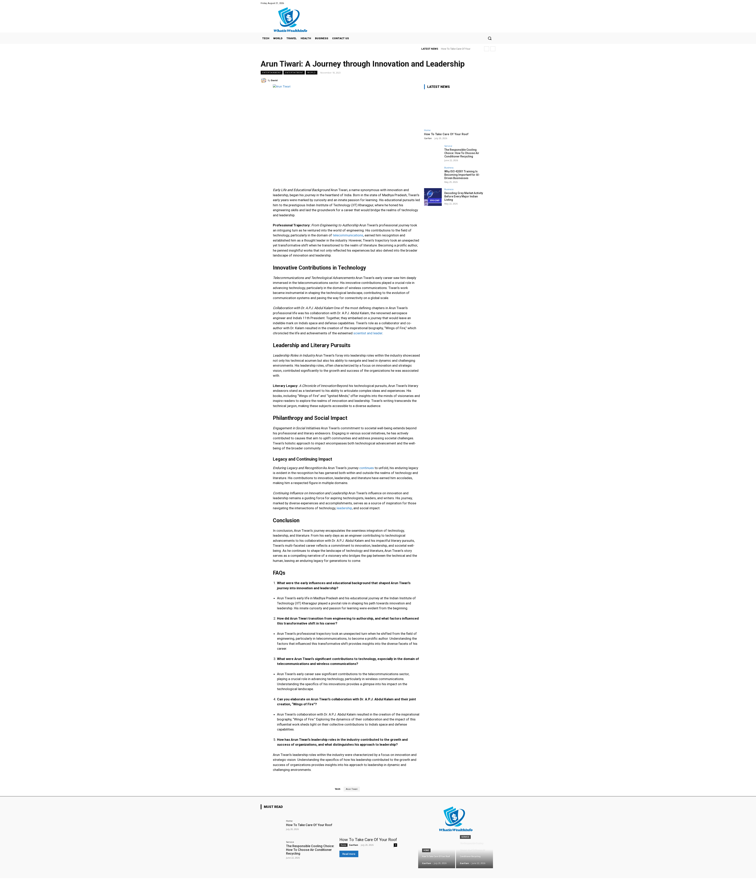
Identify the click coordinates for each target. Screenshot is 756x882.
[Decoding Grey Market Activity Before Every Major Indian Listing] (433, 197)
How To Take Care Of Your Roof (446, 134)
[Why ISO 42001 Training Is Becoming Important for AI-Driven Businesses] (433, 175)
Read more (348, 853)
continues (366, 468)
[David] (264, 80)
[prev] (486, 48)
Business (448, 167)
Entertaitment (294, 72)
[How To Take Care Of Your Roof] (453, 109)
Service (448, 146)
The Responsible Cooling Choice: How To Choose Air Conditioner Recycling (461, 153)
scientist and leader (367, 333)
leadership (344, 508)
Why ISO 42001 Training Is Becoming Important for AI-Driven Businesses (462, 175)
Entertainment (271, 72)
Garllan (428, 138)
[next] (492, 48)
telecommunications (348, 235)
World (311, 72)
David (274, 80)
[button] (489, 38)
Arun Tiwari (352, 789)
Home (427, 130)
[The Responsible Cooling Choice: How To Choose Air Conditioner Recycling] (433, 154)
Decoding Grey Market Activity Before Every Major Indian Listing (463, 196)
